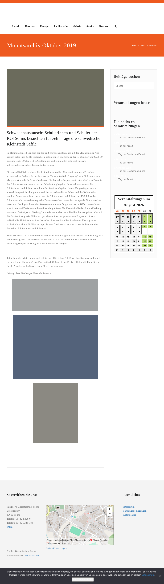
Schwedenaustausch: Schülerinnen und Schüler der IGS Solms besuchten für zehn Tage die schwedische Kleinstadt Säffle (53, 138)
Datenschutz (129, 515)
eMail (9, 527)
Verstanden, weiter (82, 579)
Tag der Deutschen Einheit (131, 137)
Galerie (77, 26)
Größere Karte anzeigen (56, 548)
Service (90, 26)
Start (134, 45)
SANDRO (32, 555)
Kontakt (103, 26)
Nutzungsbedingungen (135, 510)
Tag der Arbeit (125, 145)
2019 (142, 45)
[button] (115, 26)
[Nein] (160, 575)
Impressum (129, 506)
